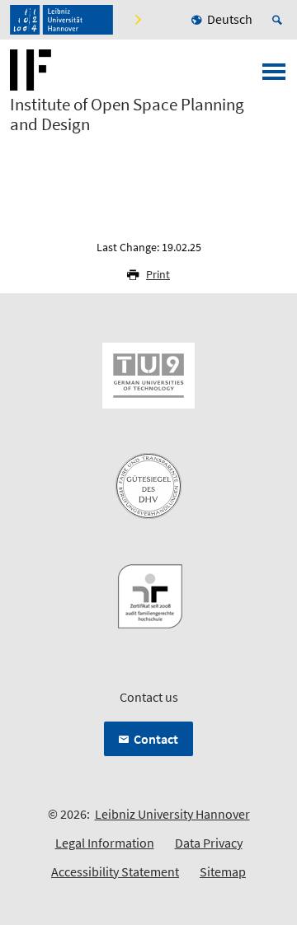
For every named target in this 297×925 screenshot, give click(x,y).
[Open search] (279, 20)
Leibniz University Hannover (172, 814)
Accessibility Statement (115, 871)
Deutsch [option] (229, 19)
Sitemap (223, 871)
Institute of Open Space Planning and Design (127, 114)
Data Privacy (209, 842)
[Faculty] (137, 20)
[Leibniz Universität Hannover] (61, 20)
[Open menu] (274, 76)
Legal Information (104, 842)
